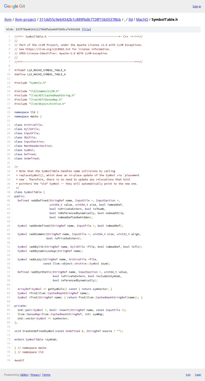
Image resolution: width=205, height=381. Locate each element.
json (198, 374)
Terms (46, 375)
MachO (142, 19)
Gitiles (24, 375)
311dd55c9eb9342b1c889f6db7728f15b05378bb (80, 19)
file (86, 29)
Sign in (197, 6)
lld (131, 19)
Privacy (35, 375)
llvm (8, 19)
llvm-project (25, 19)
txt (188, 374)
